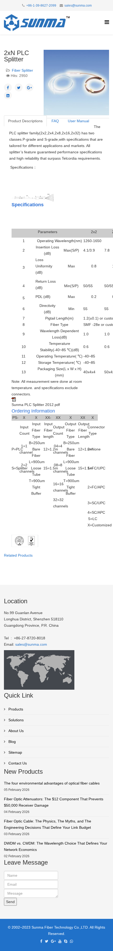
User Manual (78, 121)
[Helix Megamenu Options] (107, 22)
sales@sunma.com (78, 5)
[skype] (65, 941)
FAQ (55, 121)
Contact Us (17, 763)
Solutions (15, 720)
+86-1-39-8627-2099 (41, 5)
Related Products (18, 555)
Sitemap (14, 752)
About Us (15, 731)
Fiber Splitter (22, 70)
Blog (11, 741)
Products (15, 709)
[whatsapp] (71, 941)
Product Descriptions (25, 121)
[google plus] (53, 941)
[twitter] (46, 941)
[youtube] (59, 941)
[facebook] (41, 941)
